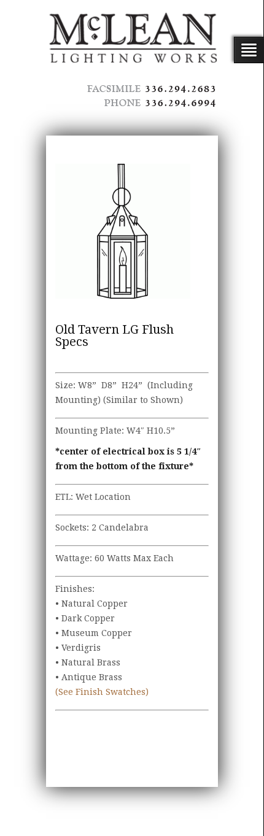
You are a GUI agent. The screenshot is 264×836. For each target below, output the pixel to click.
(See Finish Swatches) (102, 692)
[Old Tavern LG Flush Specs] (122, 231)
